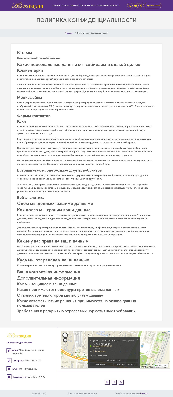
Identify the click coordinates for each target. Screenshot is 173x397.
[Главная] (27, 5)
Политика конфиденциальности (82, 393)
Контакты (115, 5)
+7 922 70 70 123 (32, 360)
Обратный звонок (153, 5)
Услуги (64, 5)
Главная (56, 5)
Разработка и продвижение (131, 393)
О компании (102, 5)
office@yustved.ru (28, 368)
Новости (88, 5)
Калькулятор (77, 5)
